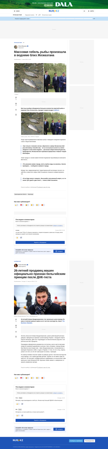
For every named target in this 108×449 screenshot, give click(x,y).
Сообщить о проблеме (76, 440)
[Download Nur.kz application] (54, 4)
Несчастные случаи (47, 14)
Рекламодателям (89, 440)
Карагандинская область (20, 194)
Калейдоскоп (17, 261)
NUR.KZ (56, 110)
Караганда (30, 194)
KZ (84, 11)
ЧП (36, 14)
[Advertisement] (54, 29)
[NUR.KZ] (54, 11)
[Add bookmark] (16, 114)
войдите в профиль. (58, 225)
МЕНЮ (17, 11)
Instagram (60, 251)
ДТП (40, 14)
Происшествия (17, 14)
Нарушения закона (29, 14)
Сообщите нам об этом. (43, 187)
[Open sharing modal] (16, 109)
